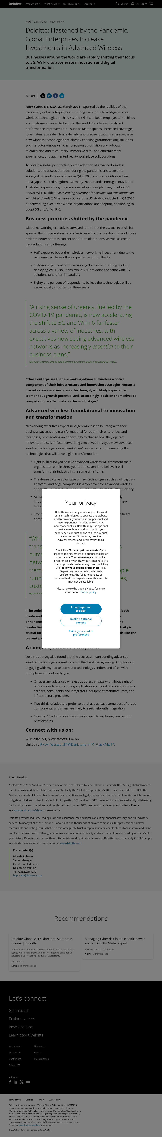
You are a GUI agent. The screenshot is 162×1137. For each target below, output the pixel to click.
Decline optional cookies (81, 620)
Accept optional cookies (81, 608)
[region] (81, 568)
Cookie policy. (89, 592)
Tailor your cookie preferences (81, 632)
